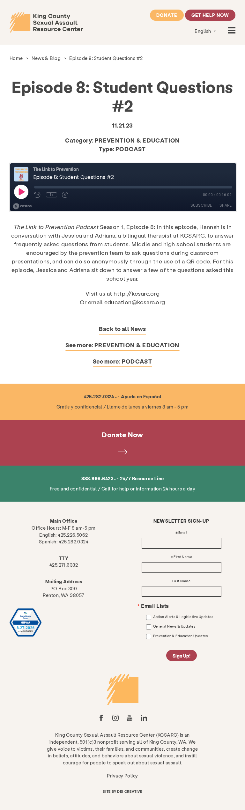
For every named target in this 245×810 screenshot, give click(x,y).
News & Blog (46, 58)
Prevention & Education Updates (180, 636)
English (203, 31)
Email (183, 532)
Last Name (181, 581)
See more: (122, 345)
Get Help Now (210, 15)
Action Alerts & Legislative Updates (183, 617)
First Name (183, 557)
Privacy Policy (122, 775)
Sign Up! (181, 656)
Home (16, 58)
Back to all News (122, 328)
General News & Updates (174, 626)
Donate (166, 15)
